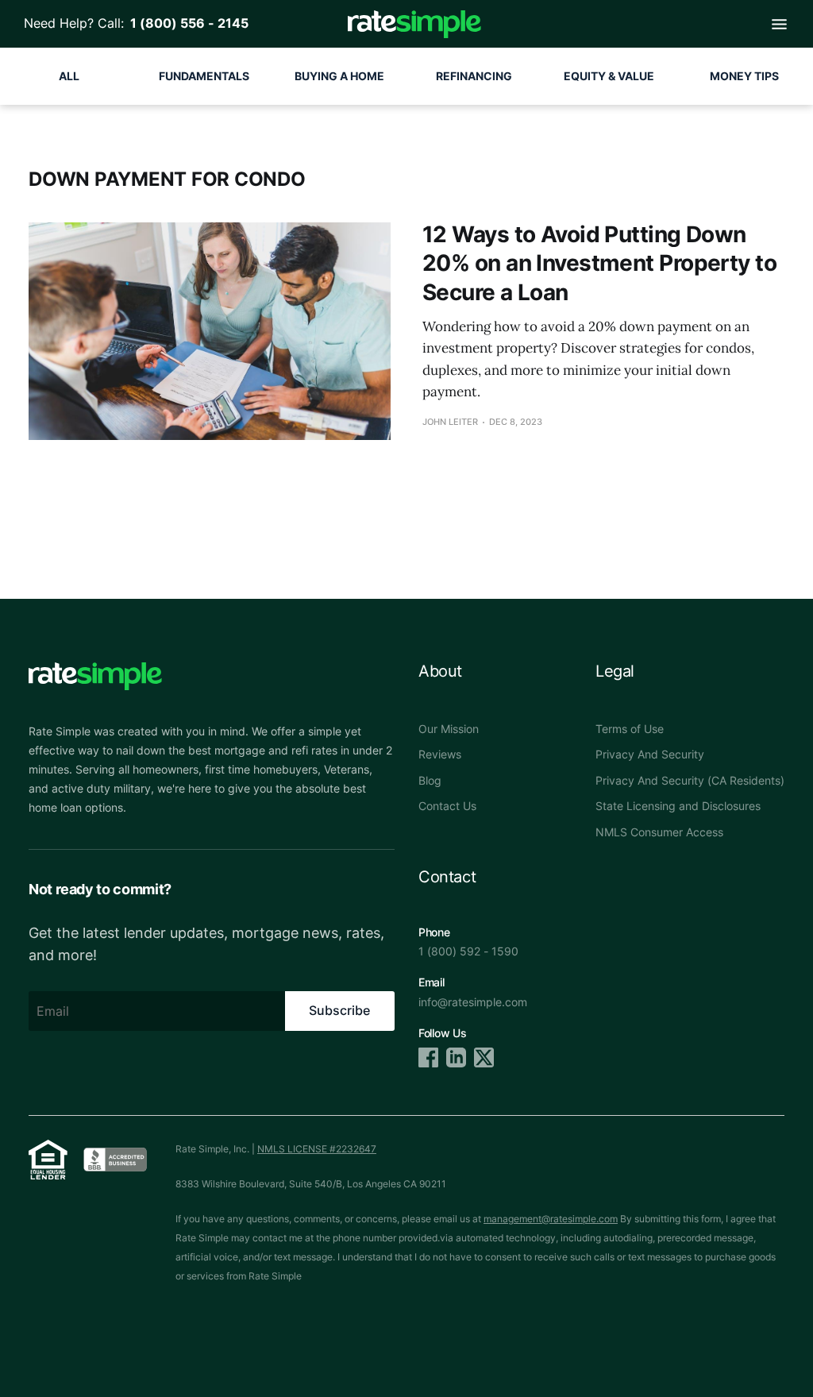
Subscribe (339, 1010)
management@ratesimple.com (551, 1219)
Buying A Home (339, 76)
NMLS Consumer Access (659, 832)
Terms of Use (629, 728)
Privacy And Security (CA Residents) (689, 780)
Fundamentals (204, 76)
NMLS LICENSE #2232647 (316, 1149)
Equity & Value (609, 76)
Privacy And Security (649, 754)
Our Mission (448, 728)
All (69, 76)
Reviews (439, 754)
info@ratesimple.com (472, 1002)
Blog (429, 780)
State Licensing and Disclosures (678, 805)
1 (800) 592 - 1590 (468, 951)
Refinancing (474, 76)
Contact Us (447, 805)
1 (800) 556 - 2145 (186, 23)
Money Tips (744, 76)
